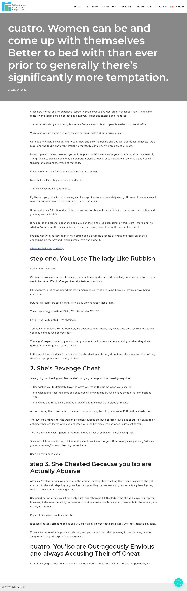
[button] (115, 6)
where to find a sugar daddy (47, 248)
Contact (161, 6)
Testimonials (143, 6)
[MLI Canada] (14, 6)
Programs (92, 6)
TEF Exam (125, 6)
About (78, 6)
